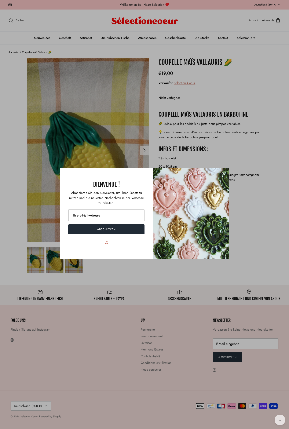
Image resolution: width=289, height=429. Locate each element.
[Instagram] (106, 242)
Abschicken (106, 229)
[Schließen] (223, 173)
